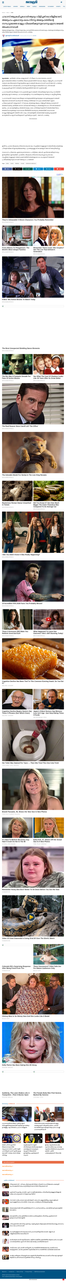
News (8, 12)
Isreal (22, 163)
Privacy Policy (28, 1271)
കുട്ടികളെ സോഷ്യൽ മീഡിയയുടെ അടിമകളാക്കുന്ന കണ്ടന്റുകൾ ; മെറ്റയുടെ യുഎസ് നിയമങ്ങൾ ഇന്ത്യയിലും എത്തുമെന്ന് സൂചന (33, 1150)
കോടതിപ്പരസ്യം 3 (7, 1174)
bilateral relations (31, 163)
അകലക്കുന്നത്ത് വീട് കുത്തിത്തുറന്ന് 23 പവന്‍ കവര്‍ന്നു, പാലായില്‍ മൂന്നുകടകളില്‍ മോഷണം (36, 1209)
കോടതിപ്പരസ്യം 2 (7, 1170)
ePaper (15, 6)
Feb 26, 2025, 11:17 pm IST (26, 35)
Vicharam (51, 6)
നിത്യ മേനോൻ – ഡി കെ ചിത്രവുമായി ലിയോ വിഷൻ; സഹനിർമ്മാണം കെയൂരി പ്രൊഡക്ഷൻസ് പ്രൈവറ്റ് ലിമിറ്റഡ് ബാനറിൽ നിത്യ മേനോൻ (34, 1185)
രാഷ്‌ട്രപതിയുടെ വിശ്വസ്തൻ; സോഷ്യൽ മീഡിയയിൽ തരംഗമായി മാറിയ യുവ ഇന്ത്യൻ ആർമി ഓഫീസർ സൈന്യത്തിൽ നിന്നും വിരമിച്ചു (36, 1256)
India (28, 6)
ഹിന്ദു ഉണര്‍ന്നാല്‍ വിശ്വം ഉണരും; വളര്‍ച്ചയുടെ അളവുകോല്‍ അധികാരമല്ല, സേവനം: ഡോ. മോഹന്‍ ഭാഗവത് (37, 1225)
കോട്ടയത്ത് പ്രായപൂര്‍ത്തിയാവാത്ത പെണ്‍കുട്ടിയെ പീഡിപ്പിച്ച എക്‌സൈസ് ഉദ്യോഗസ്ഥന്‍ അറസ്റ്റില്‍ (33, 1217)
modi (12, 163)
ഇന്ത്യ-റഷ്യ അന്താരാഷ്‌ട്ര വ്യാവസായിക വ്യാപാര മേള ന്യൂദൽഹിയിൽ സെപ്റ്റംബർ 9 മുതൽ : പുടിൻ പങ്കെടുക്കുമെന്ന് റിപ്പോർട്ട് (54, 1149)
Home (3, 12)
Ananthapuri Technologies (16, 1276)
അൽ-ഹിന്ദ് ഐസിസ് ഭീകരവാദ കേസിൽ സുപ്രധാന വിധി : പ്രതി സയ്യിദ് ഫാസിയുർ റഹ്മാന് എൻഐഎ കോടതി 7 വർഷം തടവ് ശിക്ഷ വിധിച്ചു (11, 1150)
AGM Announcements (39, 1271)
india (7, 163)
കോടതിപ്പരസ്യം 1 (7, 1166)
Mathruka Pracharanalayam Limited (11, 1275)
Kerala (22, 6)
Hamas (17, 163)
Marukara (42, 6)
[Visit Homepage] (31, 2)
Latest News (7, 6)
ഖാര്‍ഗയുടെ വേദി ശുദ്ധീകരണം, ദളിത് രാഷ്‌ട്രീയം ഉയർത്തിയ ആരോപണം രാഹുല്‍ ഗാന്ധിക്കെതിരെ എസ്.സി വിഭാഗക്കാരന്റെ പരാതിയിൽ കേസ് (36, 1241)
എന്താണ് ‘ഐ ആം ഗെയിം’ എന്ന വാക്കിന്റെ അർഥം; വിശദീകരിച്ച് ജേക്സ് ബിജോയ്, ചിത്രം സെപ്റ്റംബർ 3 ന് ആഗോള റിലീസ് (35, 1193)
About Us (4, 1271)
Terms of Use (20, 1271)
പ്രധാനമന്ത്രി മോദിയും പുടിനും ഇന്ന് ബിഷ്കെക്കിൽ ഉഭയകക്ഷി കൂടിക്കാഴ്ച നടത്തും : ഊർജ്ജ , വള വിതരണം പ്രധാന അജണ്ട (16, 1125)
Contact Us (11, 1271)
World (35, 6)
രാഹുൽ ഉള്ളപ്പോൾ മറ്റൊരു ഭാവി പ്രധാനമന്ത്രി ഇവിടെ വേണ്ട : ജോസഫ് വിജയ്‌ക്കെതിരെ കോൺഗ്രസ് (32, 1233)
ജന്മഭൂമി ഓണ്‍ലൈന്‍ (12, 36)
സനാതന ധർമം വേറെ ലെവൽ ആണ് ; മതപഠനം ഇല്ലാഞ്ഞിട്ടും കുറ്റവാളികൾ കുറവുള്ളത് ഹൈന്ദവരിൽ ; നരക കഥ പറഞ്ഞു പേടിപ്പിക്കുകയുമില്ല (34, 1201)
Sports (58, 6)
